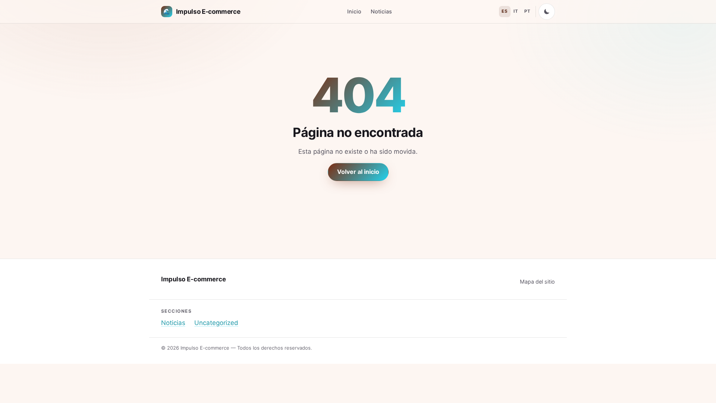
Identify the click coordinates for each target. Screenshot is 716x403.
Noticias (381, 11)
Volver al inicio (358, 171)
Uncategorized (216, 323)
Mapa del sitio (537, 281)
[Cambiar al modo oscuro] (546, 11)
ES (505, 11)
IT (516, 11)
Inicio (354, 11)
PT (527, 11)
